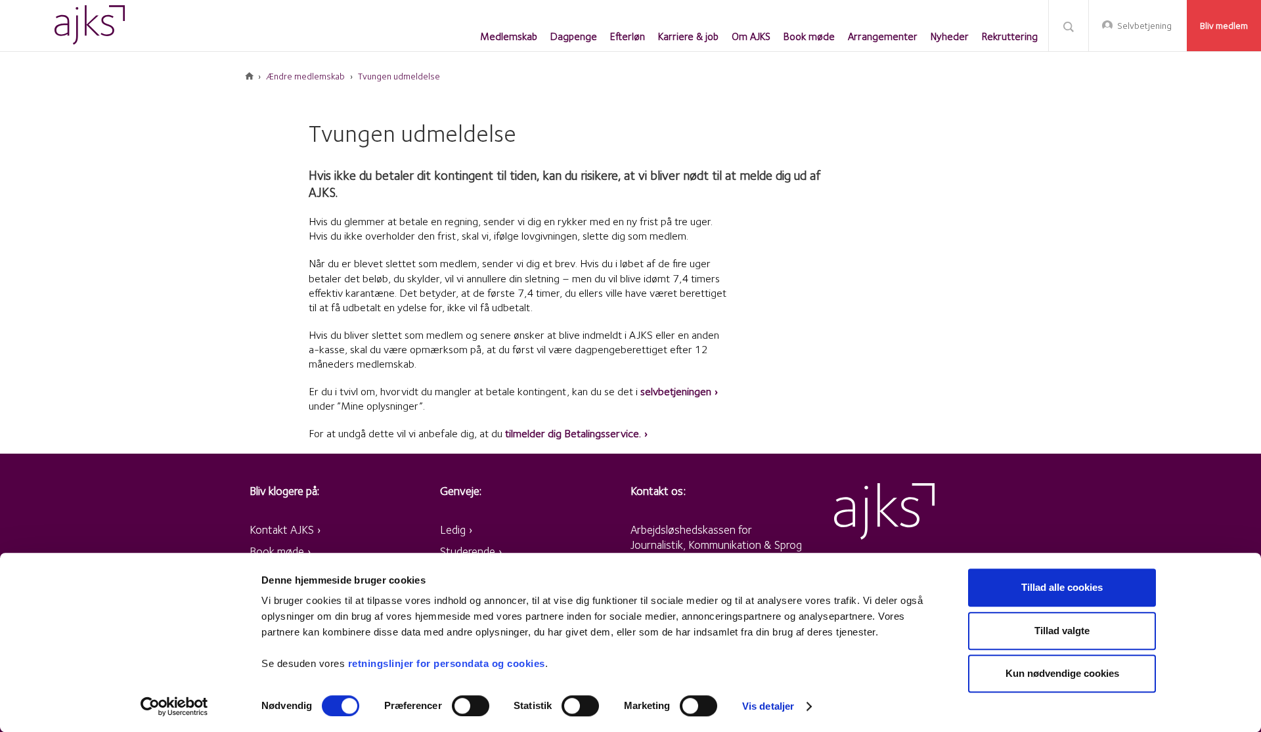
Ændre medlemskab (305, 76)
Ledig (453, 529)
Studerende (467, 551)
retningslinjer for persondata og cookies (446, 663)
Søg (1068, 26)
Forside (249, 76)
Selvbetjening (1144, 25)
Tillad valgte (1062, 630)
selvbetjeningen (675, 391)
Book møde (277, 551)
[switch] (470, 705)
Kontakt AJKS (282, 529)
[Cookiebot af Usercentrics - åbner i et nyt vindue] (174, 706)
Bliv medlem (1224, 25)
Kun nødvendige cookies (1062, 673)
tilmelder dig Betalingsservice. (573, 433)
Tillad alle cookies (1062, 587)
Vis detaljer (768, 706)
